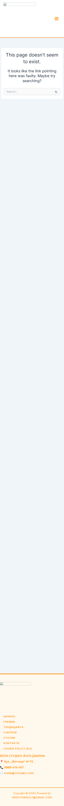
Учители (10, 732)
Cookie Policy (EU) (17, 748)
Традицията (13, 727)
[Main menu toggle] (57, 19)
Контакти (11, 743)
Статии (9, 737)
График (9, 721)
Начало (9, 716)
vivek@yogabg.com (19, 773)
